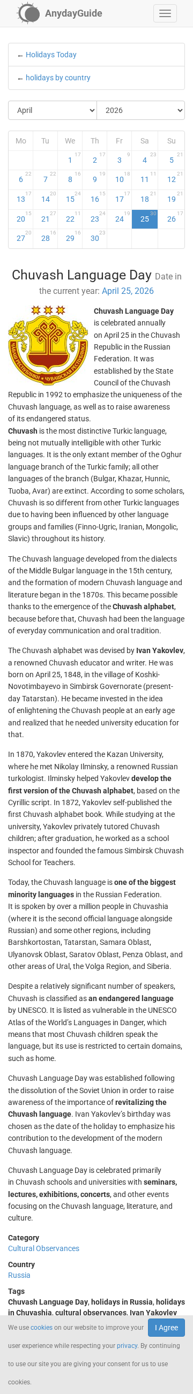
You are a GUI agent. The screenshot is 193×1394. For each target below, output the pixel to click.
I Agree (166, 1327)
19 (175, 197)
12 (175, 177)
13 (24, 197)
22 (73, 216)
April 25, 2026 (128, 291)
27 (24, 236)
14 (48, 197)
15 (73, 197)
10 (122, 177)
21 (48, 216)
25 (148, 216)
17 (122, 197)
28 (48, 236)
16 (98, 197)
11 (148, 177)
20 (24, 216)
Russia (19, 1275)
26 (175, 216)
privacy (127, 1346)
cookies (42, 1327)
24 (122, 216)
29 (73, 236)
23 (98, 216)
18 (148, 197)
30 (98, 236)
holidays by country (58, 77)
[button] (165, 13)
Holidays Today (51, 54)
